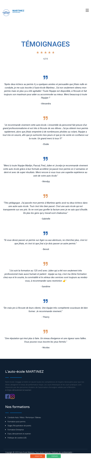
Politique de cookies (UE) (17, 438)
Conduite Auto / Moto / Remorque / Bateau (24, 417)
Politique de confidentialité (62, 452)
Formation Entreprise (16, 429)
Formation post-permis (16, 421)
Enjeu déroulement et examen (19, 434)
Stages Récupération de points (19, 425)
